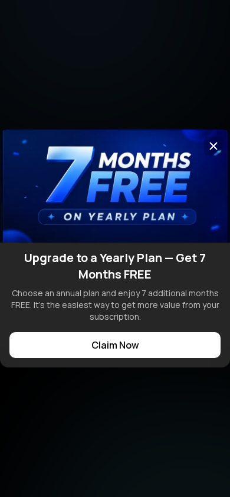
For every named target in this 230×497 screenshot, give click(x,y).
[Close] (213, 146)
